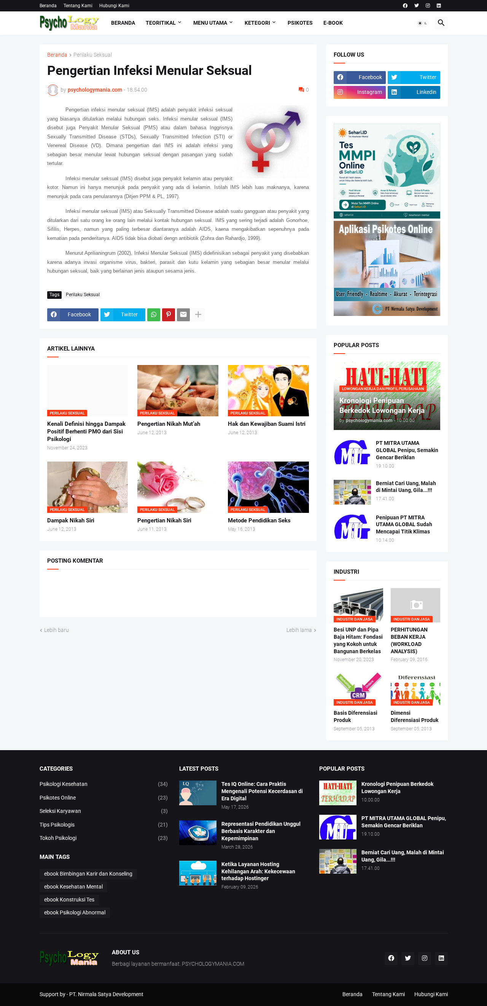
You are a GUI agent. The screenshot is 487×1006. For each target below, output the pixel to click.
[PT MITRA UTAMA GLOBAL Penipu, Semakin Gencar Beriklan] (352, 452)
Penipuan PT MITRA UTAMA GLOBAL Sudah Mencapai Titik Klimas (404, 524)
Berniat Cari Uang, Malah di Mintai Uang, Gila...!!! (406, 486)
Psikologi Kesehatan (104, 784)
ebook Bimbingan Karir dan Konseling (88, 874)
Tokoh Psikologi (104, 838)
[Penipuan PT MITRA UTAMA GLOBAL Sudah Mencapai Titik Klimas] (352, 526)
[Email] (183, 314)
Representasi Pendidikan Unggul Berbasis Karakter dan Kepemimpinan (261, 831)
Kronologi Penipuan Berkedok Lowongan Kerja (397, 787)
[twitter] (416, 5)
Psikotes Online (104, 798)
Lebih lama (299, 630)
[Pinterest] (168, 314)
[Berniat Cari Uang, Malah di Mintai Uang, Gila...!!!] (352, 492)
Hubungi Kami (114, 5)
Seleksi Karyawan (104, 811)
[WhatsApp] (153, 314)
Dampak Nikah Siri (70, 520)
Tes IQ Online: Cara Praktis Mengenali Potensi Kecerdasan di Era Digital (262, 791)
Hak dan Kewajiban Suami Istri (267, 423)
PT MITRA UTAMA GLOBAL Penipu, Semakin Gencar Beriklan (407, 450)
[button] (422, 23)
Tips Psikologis (104, 825)
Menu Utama (210, 23)
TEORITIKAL (161, 23)
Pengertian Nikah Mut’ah (168, 423)
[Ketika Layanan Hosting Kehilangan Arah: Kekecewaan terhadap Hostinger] (197, 873)
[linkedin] (439, 5)
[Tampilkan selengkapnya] (198, 314)
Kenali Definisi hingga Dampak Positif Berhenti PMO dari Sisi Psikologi (86, 431)
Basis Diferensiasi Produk (355, 716)
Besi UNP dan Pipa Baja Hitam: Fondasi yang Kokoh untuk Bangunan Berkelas (358, 640)
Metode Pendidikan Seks (259, 520)
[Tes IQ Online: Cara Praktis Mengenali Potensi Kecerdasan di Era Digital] (197, 793)
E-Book (333, 23)
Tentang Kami (78, 5)
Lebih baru (56, 630)
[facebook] (405, 5)
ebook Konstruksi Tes (69, 900)
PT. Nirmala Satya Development (106, 994)
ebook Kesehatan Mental (73, 887)
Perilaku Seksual (92, 55)
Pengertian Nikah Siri (164, 520)
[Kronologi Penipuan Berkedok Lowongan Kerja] (337, 793)
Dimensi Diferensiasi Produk (414, 716)
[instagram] (428, 5)
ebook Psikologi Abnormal (74, 912)
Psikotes (300, 23)
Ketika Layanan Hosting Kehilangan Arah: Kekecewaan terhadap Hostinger (258, 871)
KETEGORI (257, 23)
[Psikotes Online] (387, 217)
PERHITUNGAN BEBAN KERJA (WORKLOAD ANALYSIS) (409, 640)
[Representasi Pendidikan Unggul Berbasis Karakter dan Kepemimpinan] (197, 832)
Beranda (48, 5)
